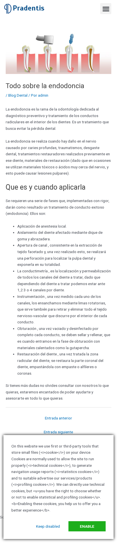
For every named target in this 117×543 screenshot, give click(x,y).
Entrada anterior (58, 418)
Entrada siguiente (58, 432)
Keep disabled (48, 526)
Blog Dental (18, 95)
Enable (87, 526)
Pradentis (28, 8)
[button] (105, 8)
